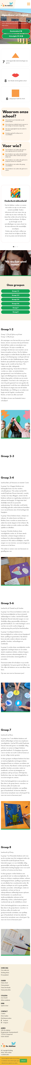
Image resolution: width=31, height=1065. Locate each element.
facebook (5, 1020)
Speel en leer (4, 1005)
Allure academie (5, 1000)
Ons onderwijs (5, 970)
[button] (13, 246)
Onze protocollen (6, 990)
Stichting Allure (5, 972)
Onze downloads (5, 987)
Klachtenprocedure (6, 1018)
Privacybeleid (4, 975)
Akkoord (23, 1060)
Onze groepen (5, 985)
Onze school (4, 983)
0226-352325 (5, 1036)
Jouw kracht (4, 998)
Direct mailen (4, 1016)
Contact (3, 1013)
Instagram (5, 1022)
